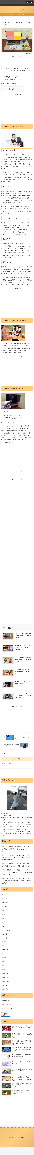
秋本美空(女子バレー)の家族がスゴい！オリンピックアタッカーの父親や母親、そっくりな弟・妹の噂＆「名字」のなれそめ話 (17, 872)
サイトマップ (7, 1004)
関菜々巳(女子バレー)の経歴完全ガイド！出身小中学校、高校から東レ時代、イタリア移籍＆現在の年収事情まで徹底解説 (17, 858)
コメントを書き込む (17, 759)
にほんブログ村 (5, 1016)
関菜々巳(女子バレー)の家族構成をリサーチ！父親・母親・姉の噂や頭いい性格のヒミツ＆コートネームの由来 (17, 849)
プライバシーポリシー (9, 1008)
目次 (10, 89)
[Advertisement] (17, 62)
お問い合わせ (7, 1000)
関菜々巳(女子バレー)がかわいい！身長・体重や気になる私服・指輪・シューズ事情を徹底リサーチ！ (17, 865)
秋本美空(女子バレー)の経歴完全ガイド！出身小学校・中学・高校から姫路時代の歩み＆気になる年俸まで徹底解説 (17, 881)
